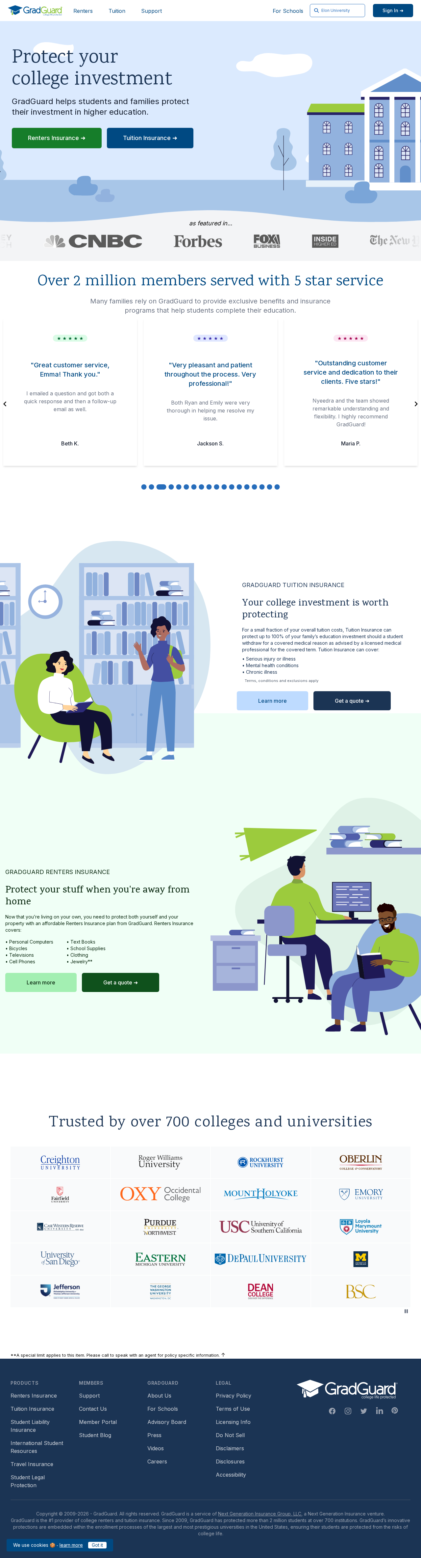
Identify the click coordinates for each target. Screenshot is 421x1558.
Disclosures (230, 1461)
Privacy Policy (233, 1395)
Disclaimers (230, 1448)
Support (151, 11)
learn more (71, 1545)
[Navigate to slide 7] (194, 487)
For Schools (288, 11)
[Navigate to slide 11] (224, 487)
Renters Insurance (34, 1395)
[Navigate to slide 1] (144, 487)
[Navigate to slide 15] (254, 487)
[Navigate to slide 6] (186, 487)
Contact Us (93, 1408)
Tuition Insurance (32, 1408)
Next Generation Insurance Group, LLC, (260, 1513)
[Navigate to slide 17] (269, 487)
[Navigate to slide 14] (247, 487)
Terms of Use (233, 1408)
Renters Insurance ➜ (57, 137)
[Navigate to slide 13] (239, 487)
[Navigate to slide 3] (161, 487)
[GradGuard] (35, 10)
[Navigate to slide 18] (277, 487)
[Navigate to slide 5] (179, 487)
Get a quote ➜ (352, 700)
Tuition (117, 11)
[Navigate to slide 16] (262, 487)
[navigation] (5, 404)
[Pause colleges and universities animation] (406, 1311)
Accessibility (231, 1474)
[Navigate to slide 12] (232, 487)
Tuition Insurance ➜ (150, 137)
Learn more (272, 700)
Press (154, 1435)
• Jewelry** (79, 961)
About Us (159, 1395)
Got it (97, 1545)
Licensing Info (233, 1422)
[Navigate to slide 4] (171, 487)
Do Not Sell (230, 1435)
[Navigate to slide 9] (209, 487)
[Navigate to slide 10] (216, 487)
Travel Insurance (32, 1464)
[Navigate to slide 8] (201, 487)
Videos (155, 1448)
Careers (157, 1461)
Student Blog (95, 1435)
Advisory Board (166, 1422)
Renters (83, 11)
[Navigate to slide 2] (151, 487)
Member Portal (98, 1422)
